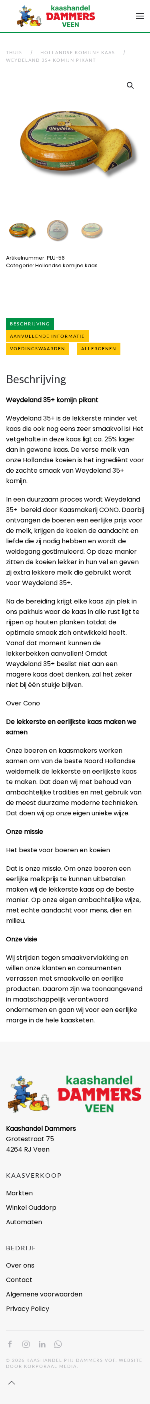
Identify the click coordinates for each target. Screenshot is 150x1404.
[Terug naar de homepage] (56, 16)
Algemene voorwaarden (44, 1294)
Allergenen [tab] (98, 348)
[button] (140, 16)
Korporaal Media (50, 1366)
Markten (19, 1193)
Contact (19, 1279)
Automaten (24, 1222)
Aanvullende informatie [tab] (47, 336)
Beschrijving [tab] (30, 323)
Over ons (20, 1265)
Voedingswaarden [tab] (37, 348)
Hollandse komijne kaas (66, 265)
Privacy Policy (27, 1308)
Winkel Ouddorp (31, 1207)
